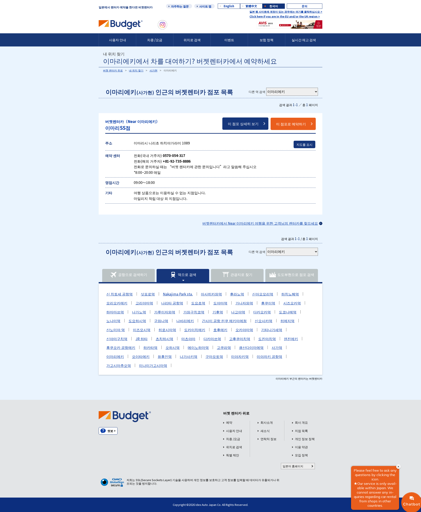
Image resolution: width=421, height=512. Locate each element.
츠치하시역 (164, 338)
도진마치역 (267, 338)
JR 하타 (142, 338)
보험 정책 (266, 39)
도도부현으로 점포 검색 (295, 274)
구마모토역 (214, 356)
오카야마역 (244, 329)
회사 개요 (301, 422)
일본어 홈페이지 (293, 466)
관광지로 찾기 (241, 274)
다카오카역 (262, 312)
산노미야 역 (115, 329)
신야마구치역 (116, 338)
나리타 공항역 (172, 303)
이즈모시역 (141, 329)
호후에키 (220, 329)
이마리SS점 (132, 125)
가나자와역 (244, 303)
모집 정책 (301, 455)
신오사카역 (263, 320)
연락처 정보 (268, 439)
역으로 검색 (187, 274)
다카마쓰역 (212, 338)
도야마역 (220, 303)
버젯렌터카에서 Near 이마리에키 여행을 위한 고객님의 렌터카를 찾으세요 (260, 223)
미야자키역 (240, 356)
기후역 (217, 312)
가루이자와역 (164, 312)
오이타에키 (141, 356)
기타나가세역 (271, 329)
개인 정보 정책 (305, 439)
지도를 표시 (304, 144)
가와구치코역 (193, 312)
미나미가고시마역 (153, 365)
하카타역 (150, 347)
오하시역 (173, 347)
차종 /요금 (154, 39)
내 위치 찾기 (136, 70)
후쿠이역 (268, 303)
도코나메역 (287, 312)
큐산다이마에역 (251, 347)
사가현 (153, 70)
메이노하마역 (198, 347)
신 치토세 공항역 (119, 294)
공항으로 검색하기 (132, 274)
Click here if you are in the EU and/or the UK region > (285, 16)
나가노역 (139, 312)
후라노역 (237, 294)
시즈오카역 (292, 303)
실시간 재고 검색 (304, 39)
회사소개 (266, 422)
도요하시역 (137, 320)
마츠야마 (188, 338)
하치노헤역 (290, 294)
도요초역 (198, 303)
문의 (304, 6)
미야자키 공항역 (269, 356)
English (229, 6)
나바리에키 (185, 320)
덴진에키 (291, 338)
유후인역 (165, 356)
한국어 (273, 6)
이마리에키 (115, 356)
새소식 (265, 431)
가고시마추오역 (118, 365)
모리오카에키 (116, 303)
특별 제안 (232, 455)
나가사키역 (188, 356)
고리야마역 (144, 303)
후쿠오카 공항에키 (120, 347)
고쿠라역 (224, 347)
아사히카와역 (211, 294)
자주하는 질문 (180, 6)
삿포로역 (148, 294)
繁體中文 (251, 6)
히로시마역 (167, 329)
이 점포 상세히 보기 (243, 123)
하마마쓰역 (115, 312)
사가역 (277, 347)
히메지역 (287, 320)
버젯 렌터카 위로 (113, 70)
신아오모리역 (262, 294)
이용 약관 (301, 447)
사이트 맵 (205, 6)
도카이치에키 (194, 329)
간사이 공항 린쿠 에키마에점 (224, 320)
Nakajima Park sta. (178, 294)
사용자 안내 (117, 39)
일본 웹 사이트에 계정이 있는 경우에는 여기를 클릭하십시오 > (286, 11)
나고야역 (238, 312)
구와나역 (161, 320)
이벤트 (229, 39)
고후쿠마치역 (239, 338)
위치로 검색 (192, 39)
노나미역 (113, 320)
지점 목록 (301, 431)
